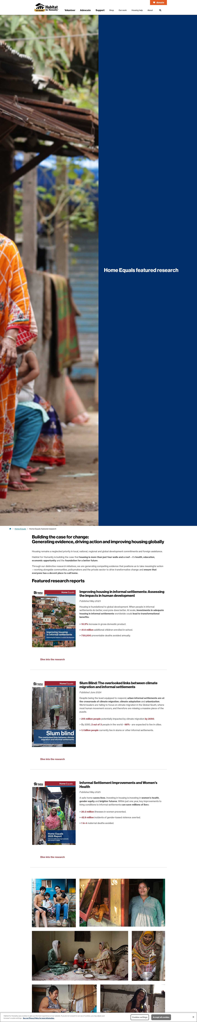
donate (160, 2)
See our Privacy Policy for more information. (38, 1018)
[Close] (193, 1016)
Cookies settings (140, 1017)
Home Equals (20, 529)
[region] (98, 1017)
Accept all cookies (161, 1017)
